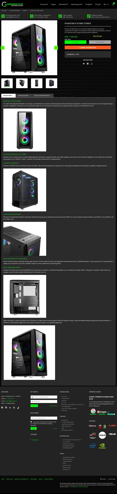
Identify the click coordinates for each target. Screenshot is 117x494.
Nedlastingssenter (68, 447)
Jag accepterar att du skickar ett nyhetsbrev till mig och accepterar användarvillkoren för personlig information (43, 423)
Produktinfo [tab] (7, 95)
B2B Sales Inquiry (67, 459)
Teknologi (64, 410)
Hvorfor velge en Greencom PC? (72, 439)
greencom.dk (67, 467)
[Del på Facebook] (87, 64)
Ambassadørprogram (69, 457)
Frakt (3, 479)
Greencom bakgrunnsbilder (69, 408)
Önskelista (100, 42)
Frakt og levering (66, 426)
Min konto (64, 396)
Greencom (35, 440)
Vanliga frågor (48, 479)
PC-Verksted (66, 441)
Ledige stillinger (67, 461)
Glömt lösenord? (53, 405)
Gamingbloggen (66, 406)
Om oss (63, 402)
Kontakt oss (64, 420)
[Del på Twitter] (83, 64)
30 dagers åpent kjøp (67, 422)
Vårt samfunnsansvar (67, 430)
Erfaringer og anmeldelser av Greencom (72, 404)
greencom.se (66, 465)
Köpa (76, 42)
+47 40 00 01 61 (10, 398)
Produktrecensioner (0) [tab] (42, 95)
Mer (105, 4)
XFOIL (64, 463)
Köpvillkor (9, 479)
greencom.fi (66, 469)
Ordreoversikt (65, 398)
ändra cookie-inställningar (81, 486)
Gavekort (64, 400)
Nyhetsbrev (33, 479)
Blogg (40, 479)
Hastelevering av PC (68, 443)
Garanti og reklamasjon (67, 424)
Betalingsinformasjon (69, 445)
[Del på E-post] (91, 64)
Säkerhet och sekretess (21, 479)
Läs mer (55, 428)
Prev (2, 48)
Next (56, 48)
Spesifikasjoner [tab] (23, 95)
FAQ (62, 428)
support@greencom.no (11, 401)
